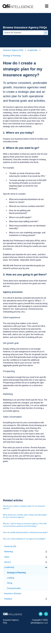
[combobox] (23, 32)
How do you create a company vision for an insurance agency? (24, 507)
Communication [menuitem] (14, 588)
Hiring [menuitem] (9, 583)
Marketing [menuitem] (8, 552)
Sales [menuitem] (6, 557)
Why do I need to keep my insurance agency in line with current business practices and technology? (25, 525)
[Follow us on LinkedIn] (41, 614)
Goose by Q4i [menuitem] (10, 546)
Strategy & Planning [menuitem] (16, 573)
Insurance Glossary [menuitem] (12, 593)
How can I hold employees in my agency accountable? (24, 539)
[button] (46, 551)
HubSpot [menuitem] (8, 599)
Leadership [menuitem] (9, 567)
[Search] (45, 32)
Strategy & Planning (12, 56)
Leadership (32, 50)
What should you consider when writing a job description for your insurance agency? (25, 516)
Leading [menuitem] (10, 578)
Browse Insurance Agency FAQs (25, 27)
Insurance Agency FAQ (13, 50)
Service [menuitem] (7, 562)
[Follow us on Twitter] (46, 614)
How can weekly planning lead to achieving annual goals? (25, 532)
